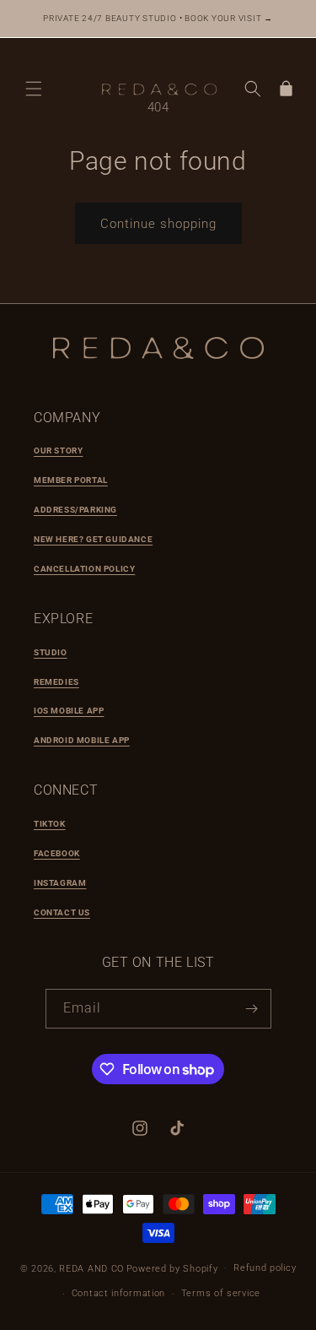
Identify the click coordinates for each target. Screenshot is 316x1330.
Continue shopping (158, 223)
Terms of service (220, 1293)
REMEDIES (56, 682)
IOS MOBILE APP (69, 710)
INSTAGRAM (60, 883)
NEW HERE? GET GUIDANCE (93, 539)
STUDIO (50, 652)
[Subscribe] (251, 1009)
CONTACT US (62, 912)
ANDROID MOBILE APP (82, 740)
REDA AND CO (91, 1267)
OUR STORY (58, 450)
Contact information (118, 1293)
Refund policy (264, 1267)
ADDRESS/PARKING (75, 509)
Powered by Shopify (172, 1267)
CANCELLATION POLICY (84, 568)
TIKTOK (50, 823)
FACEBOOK (57, 853)
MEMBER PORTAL (71, 480)
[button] (33, 88)
